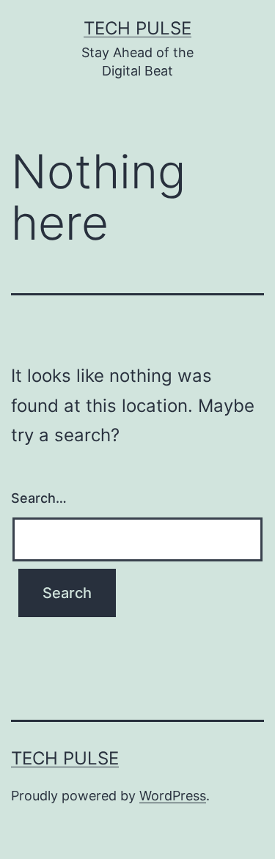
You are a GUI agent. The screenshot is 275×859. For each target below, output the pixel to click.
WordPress (172, 795)
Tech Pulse (137, 28)
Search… (39, 498)
